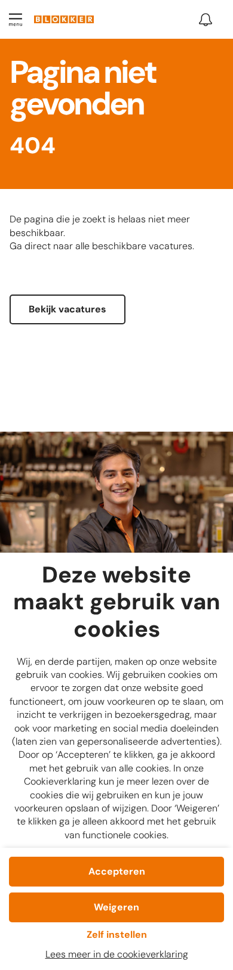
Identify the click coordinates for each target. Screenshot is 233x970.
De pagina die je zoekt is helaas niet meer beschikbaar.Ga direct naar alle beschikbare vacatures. (102, 232)
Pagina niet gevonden (82, 91)
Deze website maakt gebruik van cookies (116, 603)
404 (33, 146)
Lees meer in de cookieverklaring (116, 954)
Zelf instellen (117, 934)
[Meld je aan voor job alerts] (205, 19)
